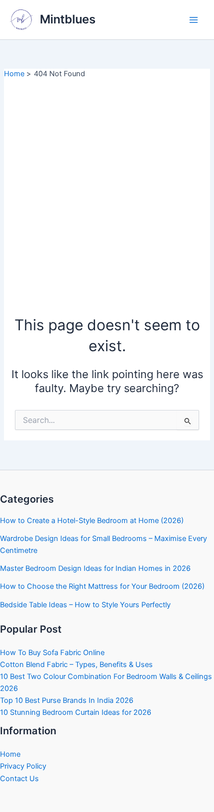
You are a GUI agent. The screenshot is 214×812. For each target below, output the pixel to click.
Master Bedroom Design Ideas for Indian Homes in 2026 (95, 568)
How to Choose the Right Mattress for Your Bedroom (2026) (102, 586)
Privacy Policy (23, 766)
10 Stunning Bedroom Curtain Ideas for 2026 (75, 712)
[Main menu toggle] (193, 19)
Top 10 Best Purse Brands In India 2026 (66, 700)
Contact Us (19, 778)
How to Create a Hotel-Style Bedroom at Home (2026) (92, 520)
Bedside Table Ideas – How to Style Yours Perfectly (85, 604)
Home (10, 754)
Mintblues (68, 19)
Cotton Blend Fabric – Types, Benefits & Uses (76, 664)
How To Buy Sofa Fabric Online (52, 652)
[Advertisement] (107, 191)
